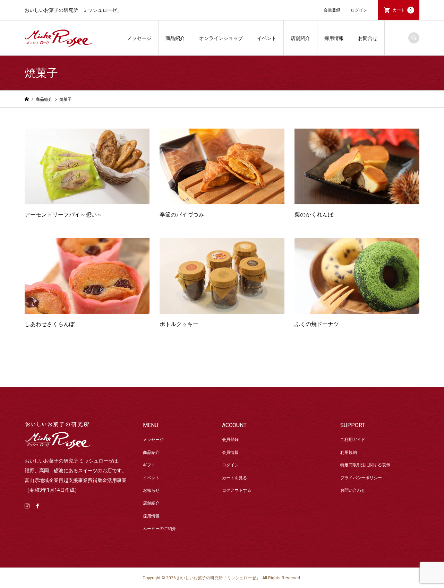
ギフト (149, 465)
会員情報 (230, 452)
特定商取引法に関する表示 (365, 465)
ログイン (359, 10)
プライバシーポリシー (361, 477)
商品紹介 (175, 38)
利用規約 (348, 452)
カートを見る (234, 477)
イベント (266, 38)
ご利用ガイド (352, 439)
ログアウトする (236, 490)
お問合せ (367, 38)
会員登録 (332, 10)
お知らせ (151, 490)
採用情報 (334, 38)
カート (402, 10)
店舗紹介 (300, 38)
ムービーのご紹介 (159, 528)
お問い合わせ (352, 490)
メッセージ (139, 38)
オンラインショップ (221, 38)
